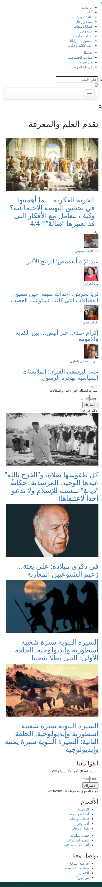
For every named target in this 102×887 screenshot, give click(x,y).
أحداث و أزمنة (83, 35)
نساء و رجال (84, 21)
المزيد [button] (94, 385)
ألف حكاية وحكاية (80, 45)
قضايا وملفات (83, 26)
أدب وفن (86, 31)
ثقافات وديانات (82, 16)
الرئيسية (87, 7)
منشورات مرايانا (81, 40)
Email (94, 398)
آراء (90, 12)
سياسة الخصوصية (80, 57)
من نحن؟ (86, 62)
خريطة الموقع (83, 66)
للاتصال (88, 52)
